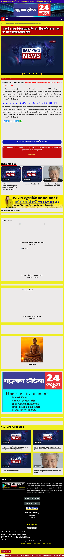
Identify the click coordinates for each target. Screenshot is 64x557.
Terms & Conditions (19, 534)
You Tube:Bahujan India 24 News (19, 537)
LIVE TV (4, 537)
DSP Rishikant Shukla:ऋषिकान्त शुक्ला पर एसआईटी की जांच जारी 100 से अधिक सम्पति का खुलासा (9, 186)
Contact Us (12, 532)
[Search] (61, 19)
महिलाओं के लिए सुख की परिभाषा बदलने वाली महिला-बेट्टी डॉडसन (52, 185)
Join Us (3, 539)
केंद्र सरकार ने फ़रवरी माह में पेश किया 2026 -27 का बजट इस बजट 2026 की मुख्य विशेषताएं (15, 448)
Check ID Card (22, 532)
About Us (4, 532)
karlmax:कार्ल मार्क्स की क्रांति (32, 184)
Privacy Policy (6, 534)
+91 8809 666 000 (45, 543)
